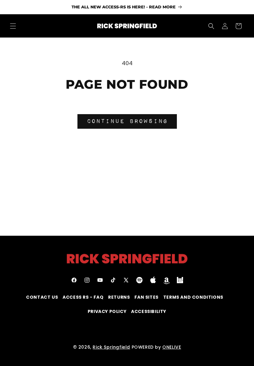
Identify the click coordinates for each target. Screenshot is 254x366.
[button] (13, 26)
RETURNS (119, 297)
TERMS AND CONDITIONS (193, 297)
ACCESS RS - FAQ (83, 297)
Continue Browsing (127, 121)
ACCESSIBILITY (148, 311)
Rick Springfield (111, 347)
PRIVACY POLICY (107, 311)
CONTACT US (42, 297)
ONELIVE (171, 347)
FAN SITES (146, 297)
